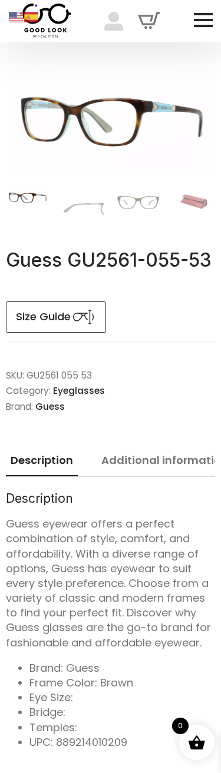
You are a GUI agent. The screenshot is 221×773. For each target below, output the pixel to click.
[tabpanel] (110, 620)
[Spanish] (31, 16)
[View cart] (149, 21)
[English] (16, 16)
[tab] (42, 460)
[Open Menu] (203, 20)
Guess (50, 406)
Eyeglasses (79, 390)
